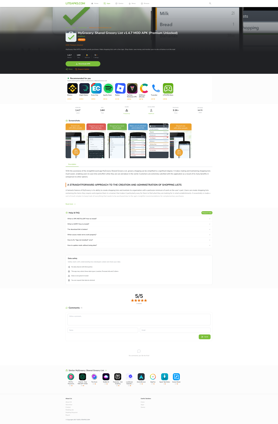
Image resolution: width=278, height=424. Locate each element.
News (134, 3)
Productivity (126, 113)
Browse (146, 3)
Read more (69, 204)
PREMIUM (82, 40)
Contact (68, 407)
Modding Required (71, 412)
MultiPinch (81, 36)
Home (96, 3)
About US (69, 402)
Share (70, 69)
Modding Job (70, 410)
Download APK (84, 64)
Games (120, 3)
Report (68, 415)
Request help (207, 213)
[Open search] (210, 3)
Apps (108, 3)
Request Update (83, 69)
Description (72, 164)
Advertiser (69, 405)
